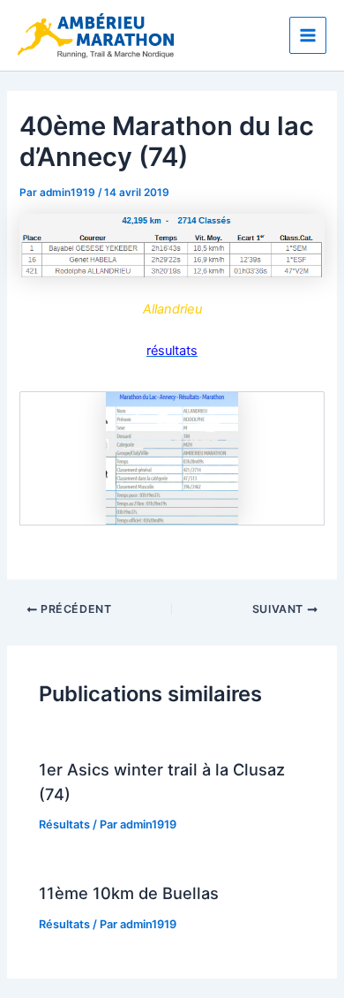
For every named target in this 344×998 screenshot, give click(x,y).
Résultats (64, 824)
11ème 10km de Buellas (129, 893)
